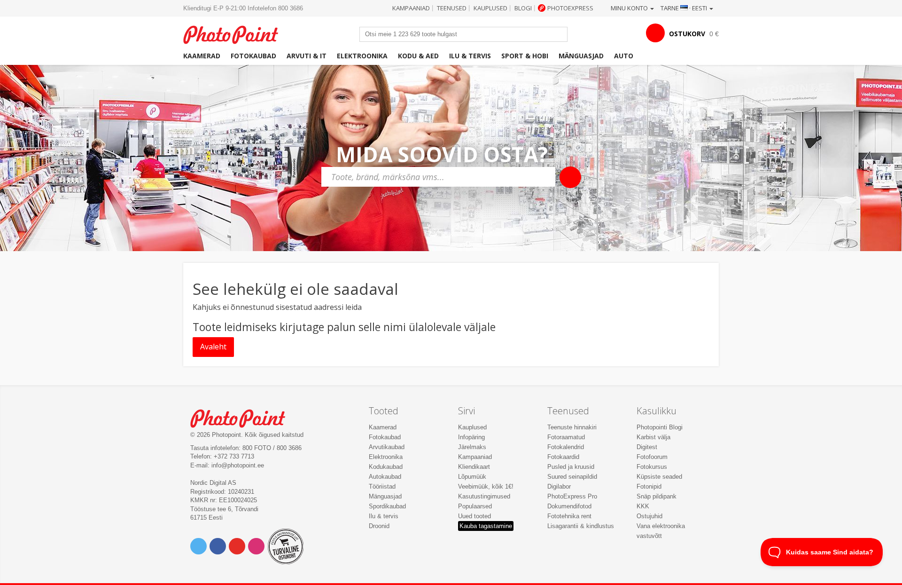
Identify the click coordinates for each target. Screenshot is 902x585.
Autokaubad (385, 476)
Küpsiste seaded (659, 476)
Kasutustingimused (484, 496)
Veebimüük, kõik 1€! (485, 486)
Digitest (647, 447)
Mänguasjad (581, 55)
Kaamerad (201, 55)
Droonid (379, 526)
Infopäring (471, 437)
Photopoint (236, 34)
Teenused (452, 8)
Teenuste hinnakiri (572, 427)
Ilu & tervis (470, 55)
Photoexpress (570, 8)
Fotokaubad (253, 55)
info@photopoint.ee (237, 465)
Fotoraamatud (566, 437)
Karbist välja (653, 437)
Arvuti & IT (307, 55)
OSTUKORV (687, 33)
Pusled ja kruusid (570, 466)
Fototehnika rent (569, 516)
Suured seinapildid (572, 476)
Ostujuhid (649, 516)
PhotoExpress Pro (572, 496)
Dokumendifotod (569, 506)
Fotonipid (649, 486)
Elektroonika (362, 55)
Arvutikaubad (386, 447)
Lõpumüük (472, 476)
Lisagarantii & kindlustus (580, 526)
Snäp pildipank (656, 496)
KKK (643, 506)
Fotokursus (652, 466)
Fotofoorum (652, 456)
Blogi (523, 8)
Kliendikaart (474, 466)
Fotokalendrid (565, 447)
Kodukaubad (386, 466)
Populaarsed (475, 506)
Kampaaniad (411, 8)
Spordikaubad (387, 506)
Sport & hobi (524, 55)
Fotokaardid (563, 456)
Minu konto (630, 8)
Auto (623, 55)
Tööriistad (382, 486)
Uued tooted (474, 516)
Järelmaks (472, 447)
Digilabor (559, 486)
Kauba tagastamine (485, 526)
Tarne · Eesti (684, 8)
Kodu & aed (418, 55)
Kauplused (490, 8)
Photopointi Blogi (660, 427)
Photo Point (243, 417)
